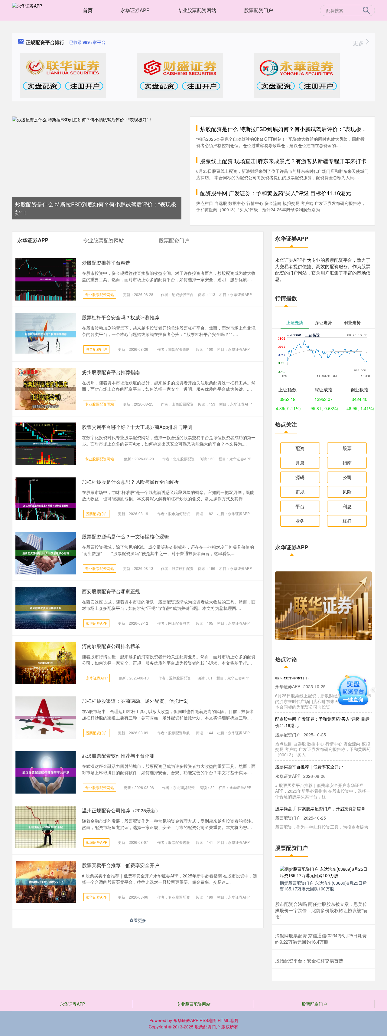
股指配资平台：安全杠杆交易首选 (309, 960)
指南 (347, 462)
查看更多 (137, 920)
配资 (299, 448)
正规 (299, 491)
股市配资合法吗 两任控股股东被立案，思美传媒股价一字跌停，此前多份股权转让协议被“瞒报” (321, 910)
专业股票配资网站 (196, 10)
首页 (88, 10)
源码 (299, 477)
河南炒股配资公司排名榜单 (111, 646)
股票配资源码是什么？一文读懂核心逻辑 (125, 536)
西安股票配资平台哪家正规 (111, 591)
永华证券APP (135, 10)
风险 (347, 491)
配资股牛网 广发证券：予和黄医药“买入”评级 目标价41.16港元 (275, 193)
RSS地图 (208, 1020)
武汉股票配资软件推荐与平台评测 (118, 755)
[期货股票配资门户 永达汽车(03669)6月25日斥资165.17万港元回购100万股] (323, 872)
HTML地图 (228, 1020)
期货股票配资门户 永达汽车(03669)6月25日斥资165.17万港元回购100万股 (323, 885)
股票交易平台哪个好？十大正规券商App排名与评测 (137, 426)
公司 (347, 477)
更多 (359, 43)
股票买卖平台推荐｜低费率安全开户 (120, 865)
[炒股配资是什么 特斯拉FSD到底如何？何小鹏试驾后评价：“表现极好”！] (96, 167)
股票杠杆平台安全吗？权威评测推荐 (120, 317)
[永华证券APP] (27, 10)
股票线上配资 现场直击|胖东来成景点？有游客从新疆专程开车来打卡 (283, 161)
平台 (299, 506)
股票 (347, 448)
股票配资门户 (258, 10)
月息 (299, 462)
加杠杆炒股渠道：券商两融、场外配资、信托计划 (135, 700)
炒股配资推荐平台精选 (106, 262)
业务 (299, 521)
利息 (347, 506)
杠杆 (347, 521)
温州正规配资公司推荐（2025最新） (121, 810)
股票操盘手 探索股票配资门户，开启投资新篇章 (320, 800)
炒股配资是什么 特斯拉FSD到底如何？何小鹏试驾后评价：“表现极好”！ (287, 129)
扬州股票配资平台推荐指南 (111, 372)
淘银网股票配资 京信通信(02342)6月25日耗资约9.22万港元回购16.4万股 (321, 938)
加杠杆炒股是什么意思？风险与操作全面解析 (130, 481)
